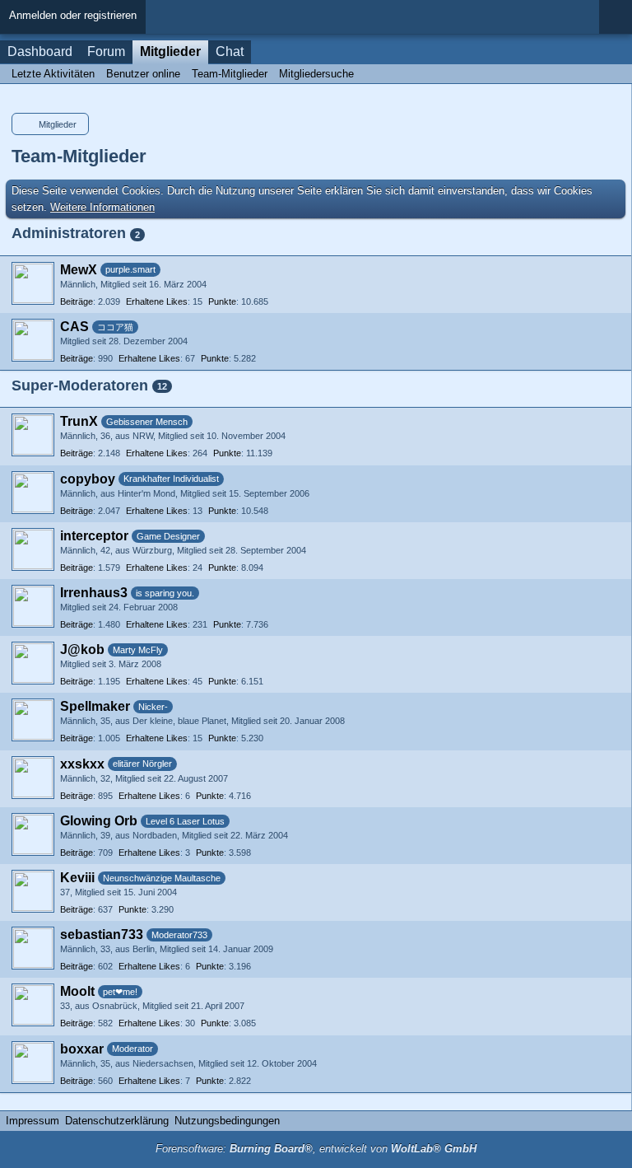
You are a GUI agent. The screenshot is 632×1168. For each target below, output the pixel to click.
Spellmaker (95, 706)
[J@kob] (33, 663)
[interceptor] (33, 549)
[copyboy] (33, 492)
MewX (78, 270)
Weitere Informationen (102, 207)
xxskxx (82, 764)
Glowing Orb (98, 821)
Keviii (77, 878)
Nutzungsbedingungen (227, 1120)
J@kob (82, 649)
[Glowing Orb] (33, 834)
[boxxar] (33, 1062)
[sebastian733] (33, 948)
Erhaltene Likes (157, 301)
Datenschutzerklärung (117, 1120)
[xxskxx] (33, 777)
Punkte (222, 301)
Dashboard (39, 51)
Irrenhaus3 (94, 593)
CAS (74, 327)
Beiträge (76, 301)
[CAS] (33, 340)
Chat (230, 51)
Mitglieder (170, 51)
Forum (106, 51)
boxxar (82, 1049)
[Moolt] (33, 1004)
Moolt (77, 991)
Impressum (32, 1120)
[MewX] (33, 283)
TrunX (79, 421)
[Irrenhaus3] (33, 606)
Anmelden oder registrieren (73, 15)
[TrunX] (33, 434)
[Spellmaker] (33, 719)
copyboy (87, 479)
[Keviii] (33, 891)
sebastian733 (101, 934)
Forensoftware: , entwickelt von (316, 1148)
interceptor (94, 536)
